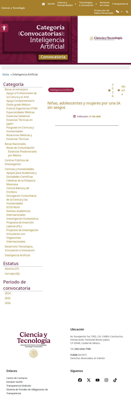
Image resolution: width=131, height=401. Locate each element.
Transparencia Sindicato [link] (18, 385)
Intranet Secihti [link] (14, 381)
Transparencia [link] (120, 3)
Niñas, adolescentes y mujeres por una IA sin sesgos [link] (83, 105)
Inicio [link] (5, 74)
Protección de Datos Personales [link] (103, 12)
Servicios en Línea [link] (104, 4)
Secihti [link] (51, 3)
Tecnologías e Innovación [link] (86, 4)
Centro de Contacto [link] (16, 378)
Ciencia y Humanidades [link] (65, 4)
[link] (4, 28)
